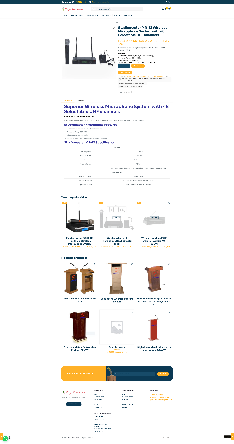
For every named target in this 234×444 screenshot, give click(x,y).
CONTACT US (98, 407)
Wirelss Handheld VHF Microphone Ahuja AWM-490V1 (154, 241)
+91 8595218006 (156, 395)
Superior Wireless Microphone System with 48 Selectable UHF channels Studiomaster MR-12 (142, 80)
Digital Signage (127, 397)
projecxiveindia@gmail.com (161, 400)
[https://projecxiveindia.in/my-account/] (163, 9)
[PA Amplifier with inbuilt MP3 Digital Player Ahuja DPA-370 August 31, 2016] (228, 436)
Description (68, 100)
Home (96, 394)
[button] (5, 438)
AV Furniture (98, 417)
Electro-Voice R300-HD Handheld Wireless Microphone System (80, 241)
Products (150, 76)
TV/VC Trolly (98, 431)
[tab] (67, 100)
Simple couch (117, 347)
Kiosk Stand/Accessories (102, 429)
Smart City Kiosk (99, 419)
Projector (125, 407)
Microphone (141, 76)
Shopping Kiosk (99, 422)
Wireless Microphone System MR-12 (130, 86)
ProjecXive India (73, 438)
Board (124, 394)
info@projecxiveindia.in (159, 397)
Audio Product (132, 76)
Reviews (81, 100)
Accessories (126, 402)
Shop (96, 404)
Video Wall (125, 399)
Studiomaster (159, 76)
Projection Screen (128, 404)
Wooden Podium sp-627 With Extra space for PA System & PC (154, 301)
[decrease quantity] (120, 66)
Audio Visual (98, 399)
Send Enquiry (125, 72)
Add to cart (138, 66)
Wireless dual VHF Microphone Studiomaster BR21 (117, 241)
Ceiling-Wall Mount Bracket (100, 425)
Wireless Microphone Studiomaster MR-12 (132, 84)
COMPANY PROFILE (99, 397)
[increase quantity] (128, 66)
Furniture (97, 402)
